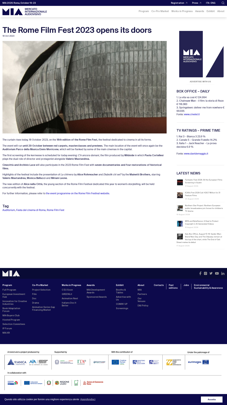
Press (195, 3)
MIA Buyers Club (11, 315)
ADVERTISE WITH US (200, 82)
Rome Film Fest (55, 210)
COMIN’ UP (121, 304)
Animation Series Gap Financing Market (43, 308)
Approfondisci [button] (87, 399)
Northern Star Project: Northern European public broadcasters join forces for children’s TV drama (204, 208)
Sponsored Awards (97, 297)
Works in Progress (182, 11)
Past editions (173, 286)
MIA (140, 289)
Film (34, 294)
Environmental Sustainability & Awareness (208, 286)
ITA (207, 3)
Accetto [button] (212, 399)
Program (144, 11)
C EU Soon (67, 289)
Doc (34, 298)
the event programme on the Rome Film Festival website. (78, 193)
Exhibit (211, 11)
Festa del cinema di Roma (31, 210)
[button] (223, 3)
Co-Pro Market (160, 11)
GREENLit (67, 294)
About (221, 11)
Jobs (186, 285)
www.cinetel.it (192, 114)
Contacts (159, 285)
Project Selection (41, 289)
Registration (177, 3)
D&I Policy (143, 305)
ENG (213, 3)
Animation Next (70, 298)
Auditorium (8, 210)
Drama (35, 302)
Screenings (122, 308)
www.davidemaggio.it (196, 154)
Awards (199, 11)
